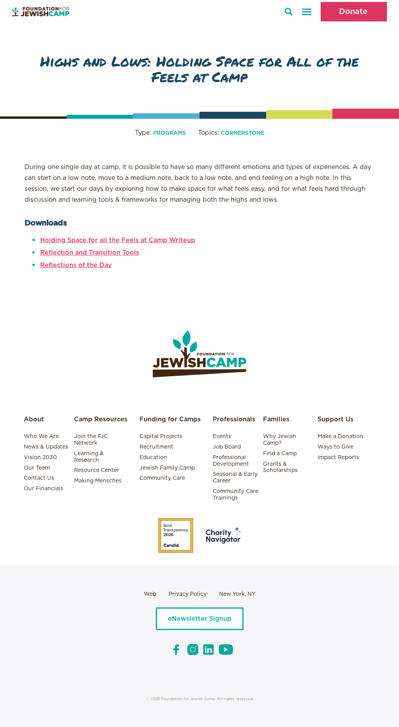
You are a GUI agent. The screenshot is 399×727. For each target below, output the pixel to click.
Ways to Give (335, 447)
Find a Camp (280, 453)
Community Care (162, 478)
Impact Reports (338, 457)
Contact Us (39, 478)
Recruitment (156, 447)
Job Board (227, 447)
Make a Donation (340, 436)
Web (150, 594)
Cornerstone (242, 133)
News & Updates (46, 447)
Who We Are (41, 436)
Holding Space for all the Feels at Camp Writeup (117, 240)
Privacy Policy (188, 594)
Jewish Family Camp (167, 468)
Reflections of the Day (76, 265)
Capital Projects (160, 436)
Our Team (37, 468)
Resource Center (96, 470)
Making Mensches (98, 481)
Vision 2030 (40, 457)
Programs (169, 133)
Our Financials (43, 488)
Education (153, 457)
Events (222, 436)
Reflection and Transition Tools (89, 253)
